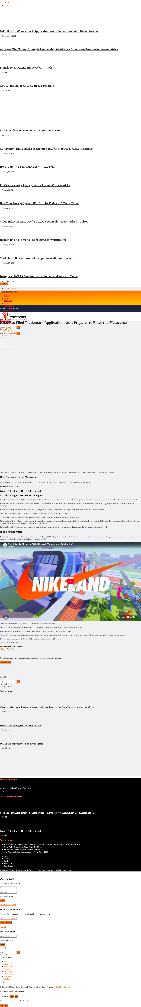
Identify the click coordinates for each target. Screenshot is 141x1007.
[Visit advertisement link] (15, 117)
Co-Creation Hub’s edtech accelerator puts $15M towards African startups (46, 148)
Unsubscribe (6, 662)
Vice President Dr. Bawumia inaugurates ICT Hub (31, 130)
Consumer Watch (10, 288)
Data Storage (9, 308)
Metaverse (8, 646)
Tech (6, 298)
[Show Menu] (0, 308)
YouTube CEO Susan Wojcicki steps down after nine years (36, 258)
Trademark (19, 646)
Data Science (9, 306)
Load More (4, 284)
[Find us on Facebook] (1, 792)
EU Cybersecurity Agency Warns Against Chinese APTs (35, 185)
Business (7, 310)
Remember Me (7, 896)
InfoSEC (7, 303)
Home (6, 296)
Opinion (6, 861)
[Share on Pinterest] (1, 651)
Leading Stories (14, 333)
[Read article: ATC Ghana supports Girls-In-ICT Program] (70, 736)
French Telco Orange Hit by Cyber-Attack (26, 67)
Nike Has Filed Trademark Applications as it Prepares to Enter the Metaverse (49, 31)
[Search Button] (18, 327)
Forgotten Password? (8, 905)
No (16, 996)
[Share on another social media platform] (0, 654)
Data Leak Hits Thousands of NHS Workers (27, 167)
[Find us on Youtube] (5, 983)
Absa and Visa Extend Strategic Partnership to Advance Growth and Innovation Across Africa (59, 49)
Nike (13, 646)
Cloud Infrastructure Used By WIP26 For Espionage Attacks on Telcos (44, 221)
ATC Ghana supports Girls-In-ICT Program (27, 85)
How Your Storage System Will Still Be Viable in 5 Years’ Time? (39, 203)
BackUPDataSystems (63, 870)
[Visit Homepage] (8, 292)
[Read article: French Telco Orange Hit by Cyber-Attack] (70, 717)
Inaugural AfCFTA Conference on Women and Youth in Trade (39, 276)
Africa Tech (8, 301)
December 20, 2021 (7, 330)
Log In (3, 927)
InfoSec (7, 858)
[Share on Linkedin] (0, 651)
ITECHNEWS (6, 328)
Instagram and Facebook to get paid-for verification (33, 239)
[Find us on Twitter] (3, 792)
